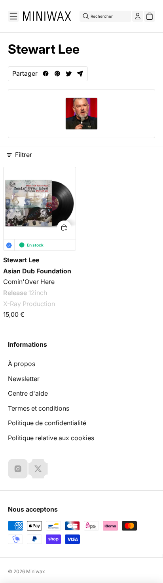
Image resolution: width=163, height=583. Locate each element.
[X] (38, 468)
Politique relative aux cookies (51, 438)
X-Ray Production (29, 304)
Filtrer (23, 155)
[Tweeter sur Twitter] (68, 73)
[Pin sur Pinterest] (57, 73)
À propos (21, 364)
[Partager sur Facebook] (45, 73)
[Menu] (13, 16)
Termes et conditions (38, 408)
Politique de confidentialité (47, 423)
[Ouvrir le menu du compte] (137, 16)
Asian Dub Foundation (37, 271)
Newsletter (24, 379)
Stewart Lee (21, 260)
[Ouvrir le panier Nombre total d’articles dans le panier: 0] (149, 16)
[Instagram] (18, 468)
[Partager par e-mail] (80, 73)
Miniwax (35, 571)
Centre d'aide (28, 393)
